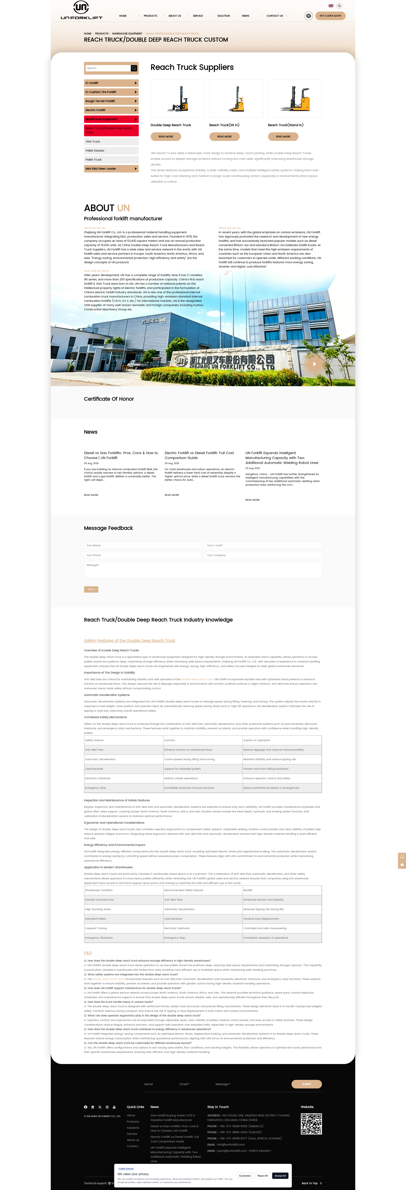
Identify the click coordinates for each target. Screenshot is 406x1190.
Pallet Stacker (95, 150)
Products (150, 16)
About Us (174, 16)
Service (198, 16)
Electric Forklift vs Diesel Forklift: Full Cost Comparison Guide (118, 455)
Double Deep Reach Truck (171, 125)
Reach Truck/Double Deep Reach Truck (109, 130)
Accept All (280, 1175)
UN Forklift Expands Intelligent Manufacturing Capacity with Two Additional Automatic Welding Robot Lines (201, 458)
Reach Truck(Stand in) (286, 125)
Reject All (263, 1175)
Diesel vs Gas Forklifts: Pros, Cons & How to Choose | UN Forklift (175, 1128)
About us (133, 1140)
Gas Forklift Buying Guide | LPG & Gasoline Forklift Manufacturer (282, 455)
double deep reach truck (197, 679)
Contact (132, 1146)
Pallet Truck (94, 159)
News (245, 16)
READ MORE (91, 495)
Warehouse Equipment (127, 34)
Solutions (133, 1128)
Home (123, 16)
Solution (224, 16)
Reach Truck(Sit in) (224, 125)
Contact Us (275, 16)
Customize (245, 1175)
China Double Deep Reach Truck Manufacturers (155, 245)
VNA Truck (93, 141)
